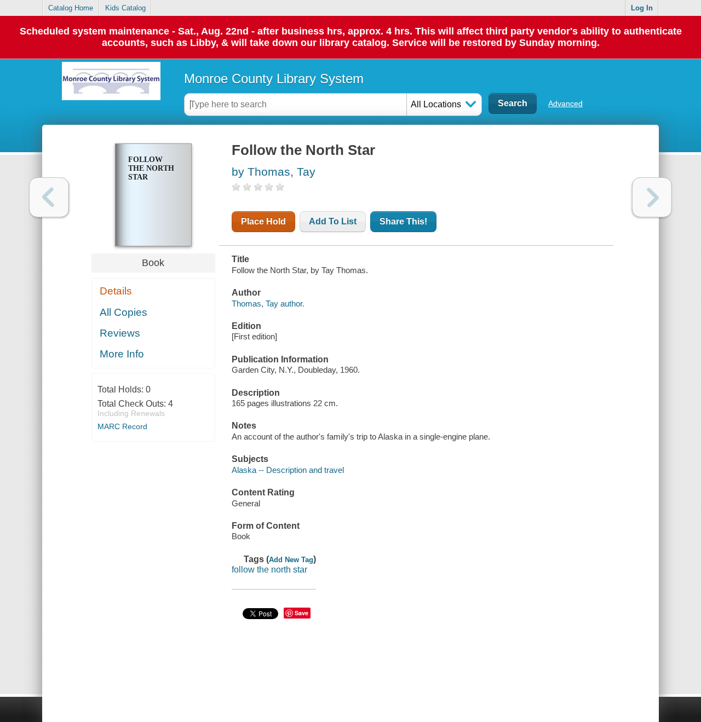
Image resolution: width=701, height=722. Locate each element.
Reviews (120, 333)
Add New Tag (291, 560)
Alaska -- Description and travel (288, 470)
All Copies (123, 312)
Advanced (565, 103)
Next (652, 197)
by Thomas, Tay (273, 171)
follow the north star (269, 569)
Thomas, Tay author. (268, 303)
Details (116, 291)
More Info (122, 354)
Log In (642, 8)
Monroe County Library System (274, 78)
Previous (49, 197)
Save (301, 613)
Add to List (333, 221)
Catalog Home (70, 8)
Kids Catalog (125, 8)
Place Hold (263, 221)
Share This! (403, 221)
